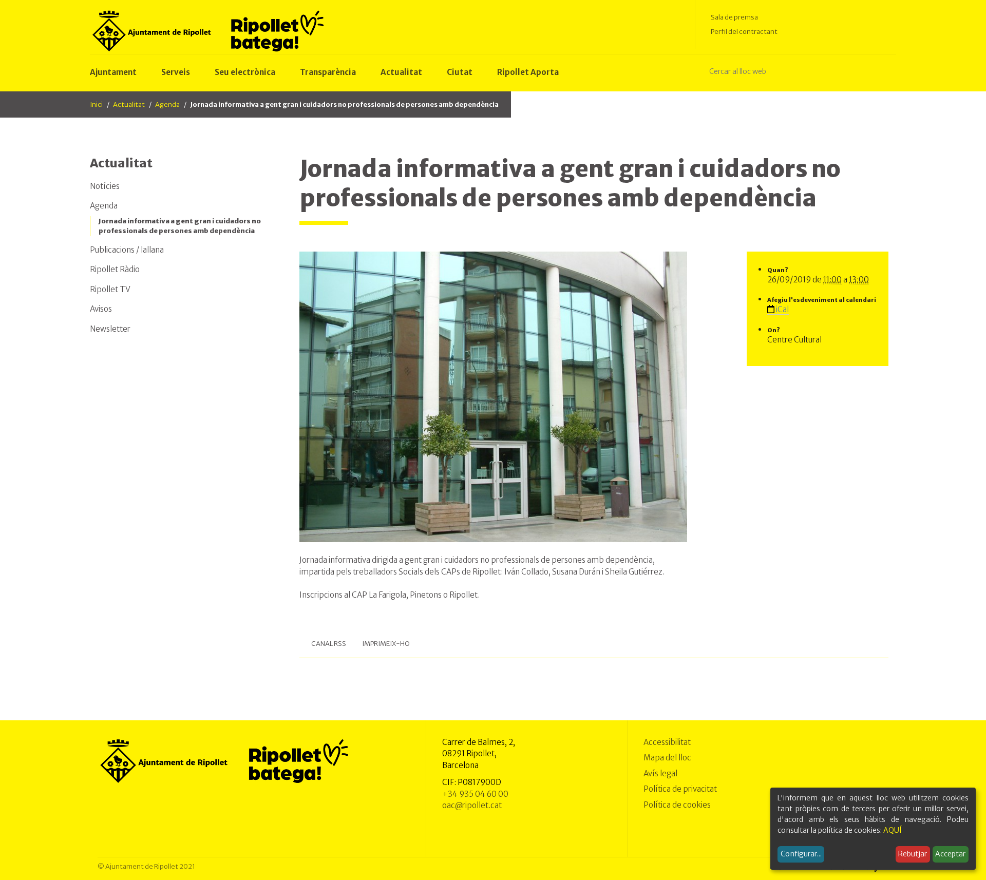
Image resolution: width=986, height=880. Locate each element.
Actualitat (129, 104)
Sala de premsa (734, 17)
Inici (96, 104)
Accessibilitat (667, 742)
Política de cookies (677, 805)
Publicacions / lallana (127, 250)
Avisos (101, 309)
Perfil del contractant (744, 31)
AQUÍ (892, 830)
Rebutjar (912, 853)
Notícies (105, 186)
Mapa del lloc (667, 757)
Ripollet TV (110, 289)
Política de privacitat (680, 789)
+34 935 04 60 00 (475, 794)
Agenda (167, 104)
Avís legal (660, 773)
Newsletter (110, 329)
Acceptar (950, 853)
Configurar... (801, 853)
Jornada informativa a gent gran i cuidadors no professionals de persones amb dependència (180, 226)
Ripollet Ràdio (115, 269)
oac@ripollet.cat (472, 805)
